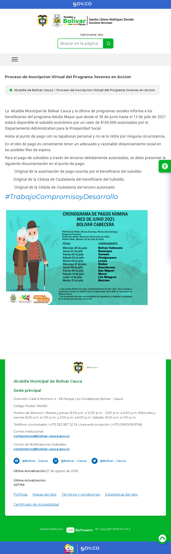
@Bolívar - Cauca (35, 460)
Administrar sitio (91, 35)
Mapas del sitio (45, 495)
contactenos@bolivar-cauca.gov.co (42, 436)
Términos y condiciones (81, 495)
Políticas (21, 495)
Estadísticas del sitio (121, 495)
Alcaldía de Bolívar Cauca (33, 90)
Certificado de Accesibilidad (36, 505)
